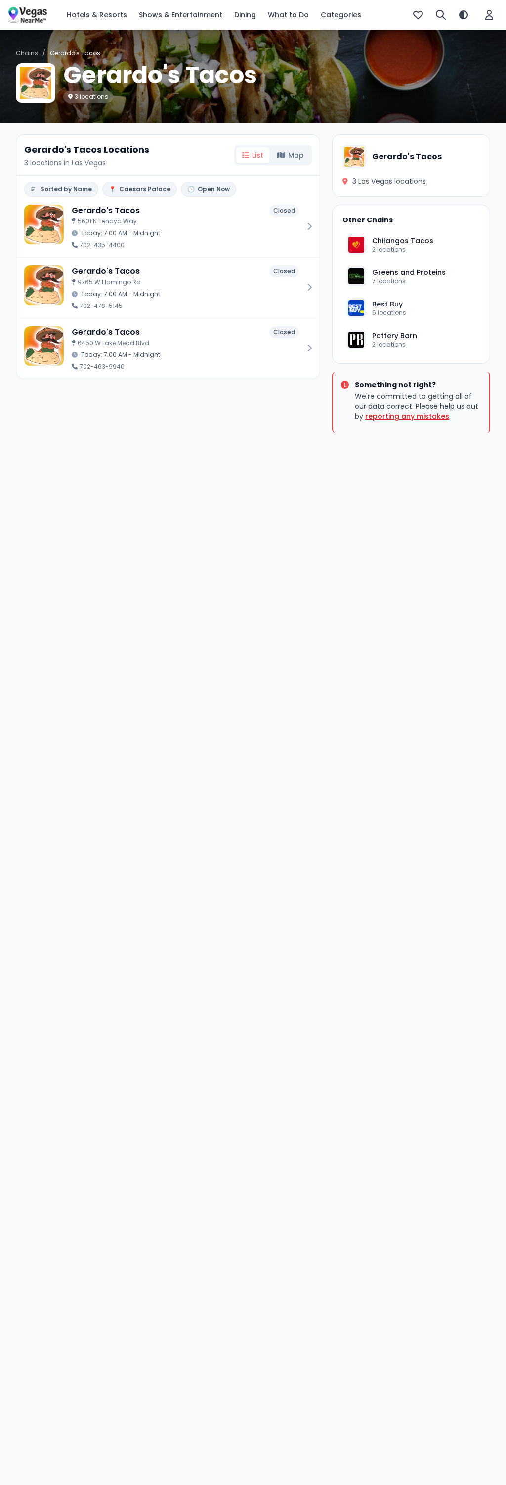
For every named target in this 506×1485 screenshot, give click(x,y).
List (257, 155)
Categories (341, 15)
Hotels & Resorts (97, 15)
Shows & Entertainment (180, 15)
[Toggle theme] (463, 15)
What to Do (288, 15)
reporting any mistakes (407, 416)
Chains (27, 53)
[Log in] (489, 15)
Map (296, 155)
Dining (245, 15)
